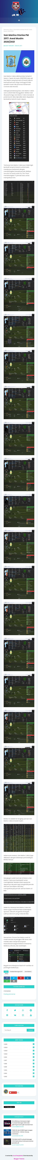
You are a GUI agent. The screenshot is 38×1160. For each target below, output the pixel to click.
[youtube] (30, 1015)
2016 (19, 1064)
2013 (19, 1073)
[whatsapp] (22, 1010)
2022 (19, 1054)
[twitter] (15, 1010)
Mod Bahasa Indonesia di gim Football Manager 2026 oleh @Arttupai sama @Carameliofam (22, 1123)
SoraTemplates (18, 1155)
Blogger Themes (19, 1159)
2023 (19, 1051)
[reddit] (30, 1010)
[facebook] (7, 1010)
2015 (19, 1067)
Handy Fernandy (9, 45)
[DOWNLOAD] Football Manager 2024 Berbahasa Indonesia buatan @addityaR (22, 1141)
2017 (19, 1060)
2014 (19, 1070)
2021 (19, 1057)
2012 (19, 1077)
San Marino (28, 971)
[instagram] (22, 1015)
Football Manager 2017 (16, 971)
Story (11, 29)
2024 (19, 1047)
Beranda (6, 29)
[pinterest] (7, 1015)
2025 (19, 1044)
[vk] (15, 1015)
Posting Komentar (9, 994)
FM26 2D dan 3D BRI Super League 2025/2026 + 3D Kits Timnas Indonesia (22, 1132)
